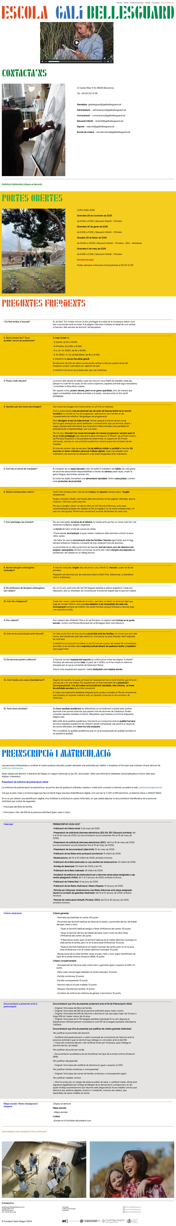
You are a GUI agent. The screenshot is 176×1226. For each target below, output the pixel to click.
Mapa (57, 1112)
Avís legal (65, 1207)
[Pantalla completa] (111, 61)
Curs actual (155, 2)
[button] (76, 42)
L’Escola (119, 2)
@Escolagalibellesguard (133, 1207)
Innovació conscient (136, 2)
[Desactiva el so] (108, 61)
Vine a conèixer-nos (167, 2)
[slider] (75, 61)
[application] (76, 42)
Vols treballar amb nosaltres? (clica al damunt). (24, 1131)
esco (62, 1112)
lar (66, 1112)
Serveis (147, 2)
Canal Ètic (65, 1210)
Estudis (126, 2)
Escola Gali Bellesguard (132, 1209)
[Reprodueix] (42, 61)
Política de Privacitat (69, 1208)
